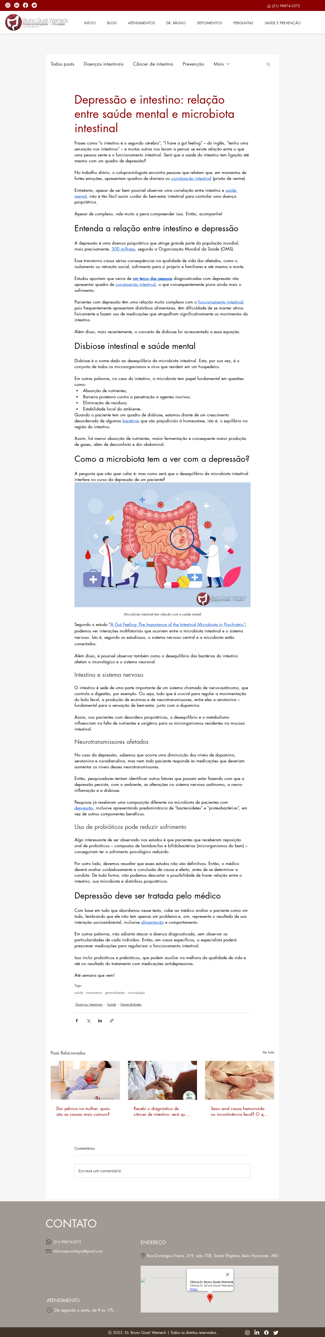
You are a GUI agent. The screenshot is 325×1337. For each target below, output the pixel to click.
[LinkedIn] (16, 5)
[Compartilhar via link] (111, 1020)
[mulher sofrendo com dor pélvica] (85, 1080)
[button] (268, 64)
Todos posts (62, 64)
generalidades (115, 993)
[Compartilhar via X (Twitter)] (88, 1020)
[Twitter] (34, 5)
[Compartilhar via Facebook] (76, 1020)
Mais (219, 64)
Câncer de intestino (153, 64)
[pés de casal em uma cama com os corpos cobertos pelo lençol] (239, 1080)
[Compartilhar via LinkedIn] (100, 1020)
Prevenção (193, 64)
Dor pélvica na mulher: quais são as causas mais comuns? (83, 1111)
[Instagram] (7, 5)
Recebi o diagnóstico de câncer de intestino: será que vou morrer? (160, 1111)
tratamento (94, 993)
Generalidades (131, 1004)
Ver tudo (268, 1052)
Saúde (111, 1004)
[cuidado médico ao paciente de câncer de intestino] (162, 1080)
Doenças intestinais (103, 64)
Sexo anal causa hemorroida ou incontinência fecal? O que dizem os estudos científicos (239, 1111)
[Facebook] (25, 5)
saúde (78, 993)
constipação (136, 993)
